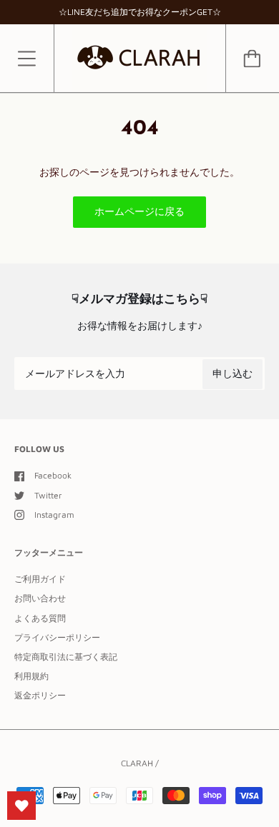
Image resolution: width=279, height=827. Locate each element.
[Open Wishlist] (21, 805)
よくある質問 (40, 618)
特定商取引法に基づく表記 (65, 656)
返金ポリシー (40, 695)
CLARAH (137, 763)
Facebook (53, 475)
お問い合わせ (40, 598)
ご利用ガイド (40, 578)
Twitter (48, 495)
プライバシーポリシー (57, 637)
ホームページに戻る (139, 211)
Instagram (54, 514)
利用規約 (31, 676)
